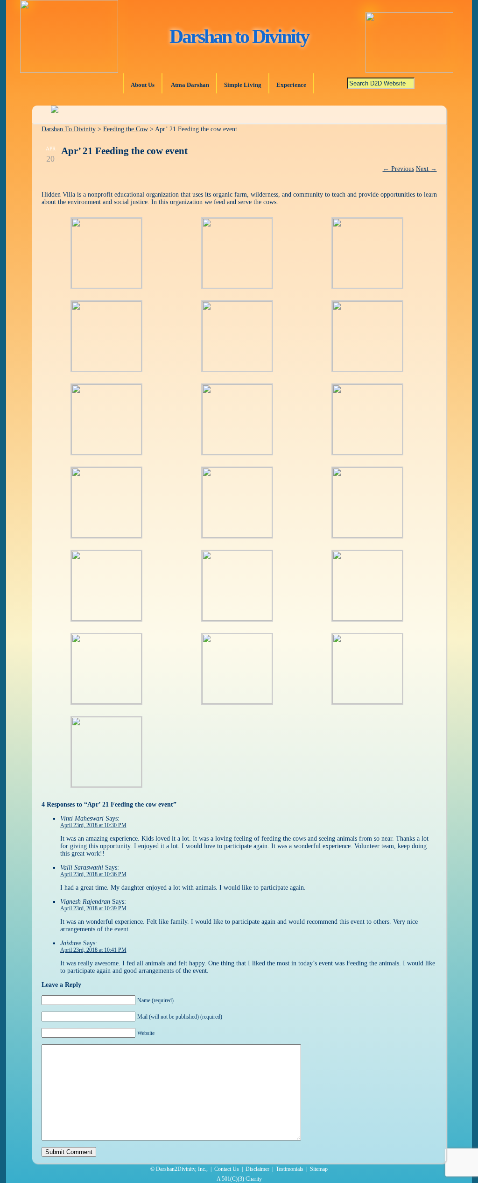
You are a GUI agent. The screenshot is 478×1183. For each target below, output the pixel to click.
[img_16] (106, 701)
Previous (398, 168)
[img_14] (237, 618)
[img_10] (106, 535)
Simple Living (242, 84)
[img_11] (237, 535)
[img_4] (106, 369)
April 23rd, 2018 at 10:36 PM (93, 874)
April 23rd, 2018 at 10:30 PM (93, 825)
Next (426, 168)
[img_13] (106, 618)
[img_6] (367, 369)
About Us (143, 84)
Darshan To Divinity (69, 129)
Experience (291, 84)
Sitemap (319, 1169)
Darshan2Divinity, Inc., (182, 1169)
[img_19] (106, 784)
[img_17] (367, 701)
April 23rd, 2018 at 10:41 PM (93, 950)
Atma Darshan (189, 84)
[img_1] (106, 286)
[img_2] (237, 286)
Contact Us (226, 1169)
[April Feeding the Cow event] (237, 369)
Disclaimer (257, 1169)
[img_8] (237, 452)
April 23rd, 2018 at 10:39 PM (93, 909)
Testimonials (289, 1169)
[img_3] (367, 286)
